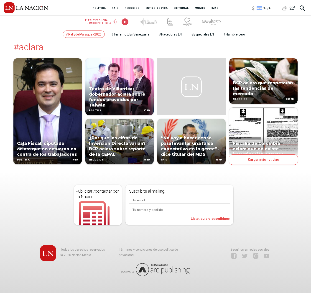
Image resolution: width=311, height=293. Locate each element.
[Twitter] (244, 256)
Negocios (96, 159)
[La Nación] (26, 7)
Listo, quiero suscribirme (210, 218)
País (164, 159)
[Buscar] (302, 8)
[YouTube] (266, 256)
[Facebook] (233, 256)
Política (23, 159)
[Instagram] (255, 256)
